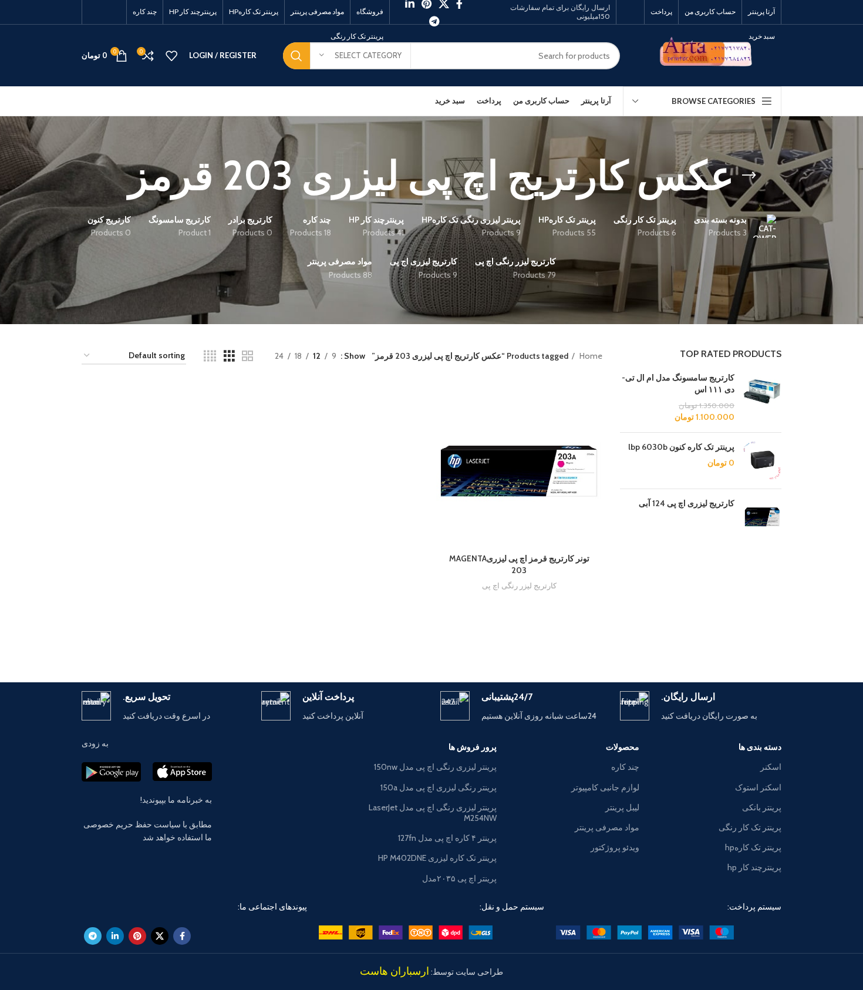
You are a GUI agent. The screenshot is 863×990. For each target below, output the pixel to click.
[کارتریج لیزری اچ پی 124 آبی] (762, 517)
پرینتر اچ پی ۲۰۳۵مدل (459, 878)
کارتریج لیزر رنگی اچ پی (519, 585)
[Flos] (131, 641)
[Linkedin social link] (115, 936)
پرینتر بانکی (761, 807)
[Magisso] (631, 641)
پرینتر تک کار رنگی (750, 827)
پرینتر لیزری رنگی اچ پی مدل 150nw (435, 767)
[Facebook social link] (182, 936)
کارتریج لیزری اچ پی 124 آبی (686, 503)
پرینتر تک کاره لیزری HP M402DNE (437, 858)
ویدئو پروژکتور (615, 847)
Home (590, 356)
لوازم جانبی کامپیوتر (605, 787)
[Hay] (231, 641)
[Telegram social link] (434, 21)
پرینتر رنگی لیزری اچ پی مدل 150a (438, 787)
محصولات (622, 747)
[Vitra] (731, 641)
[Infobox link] (701, 706)
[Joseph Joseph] (332, 641)
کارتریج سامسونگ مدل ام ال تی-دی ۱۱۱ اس (678, 383)
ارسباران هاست (394, 971)
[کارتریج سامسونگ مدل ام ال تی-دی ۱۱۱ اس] (762, 397)
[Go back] (749, 175)
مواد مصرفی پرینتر (607, 827)
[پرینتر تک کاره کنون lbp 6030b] (762, 461)
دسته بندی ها (760, 747)
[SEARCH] (296, 55)
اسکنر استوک (758, 787)
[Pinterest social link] (137, 936)
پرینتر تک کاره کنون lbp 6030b (681, 447)
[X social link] (159, 936)
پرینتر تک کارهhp (753, 847)
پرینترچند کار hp (754, 867)
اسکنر (770, 767)
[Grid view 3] (229, 356)
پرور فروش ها (473, 747)
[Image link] (645, 931)
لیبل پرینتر (622, 807)
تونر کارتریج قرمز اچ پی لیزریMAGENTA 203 (519, 564)
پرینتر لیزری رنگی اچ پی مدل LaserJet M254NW (433, 812)
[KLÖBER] (431, 641)
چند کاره (625, 767)
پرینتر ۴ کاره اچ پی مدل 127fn (447, 838)
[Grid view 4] (210, 356)
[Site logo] (709, 54)
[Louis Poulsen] (531, 641)
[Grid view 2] (247, 356)
